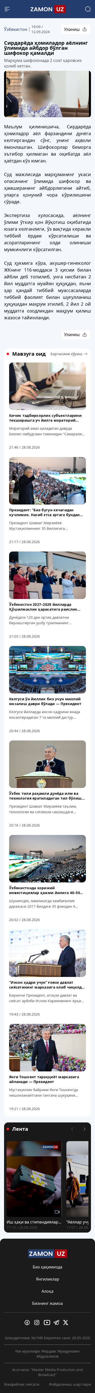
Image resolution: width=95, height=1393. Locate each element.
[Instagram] (38, 1322)
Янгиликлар (47, 1279)
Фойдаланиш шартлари (70, 1384)
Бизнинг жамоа (47, 1303)
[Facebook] (28, 1322)
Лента (20, 1129)
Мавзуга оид (29, 353)
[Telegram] (57, 1322)
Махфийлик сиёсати (21, 1384)
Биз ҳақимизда (47, 1267)
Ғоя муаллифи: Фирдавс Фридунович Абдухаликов (47, 1354)
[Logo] (47, 9)
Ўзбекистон (15, 29)
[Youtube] (47, 1322)
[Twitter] (67, 1322)
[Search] (88, 9)
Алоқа (47, 1291)
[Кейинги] (84, 1129)
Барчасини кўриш (66, 353)
